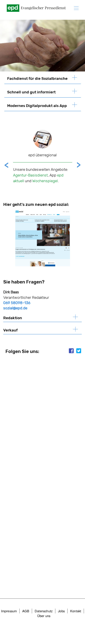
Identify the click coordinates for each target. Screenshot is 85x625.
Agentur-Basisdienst (30, 175)
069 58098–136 (16, 303)
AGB (25, 611)
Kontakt (75, 611)
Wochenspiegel (45, 181)
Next (78, 165)
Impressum (9, 611)
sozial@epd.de (15, 308)
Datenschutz (44, 611)
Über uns (44, 615)
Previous (6, 165)
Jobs (61, 611)
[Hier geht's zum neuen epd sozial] (42, 238)
